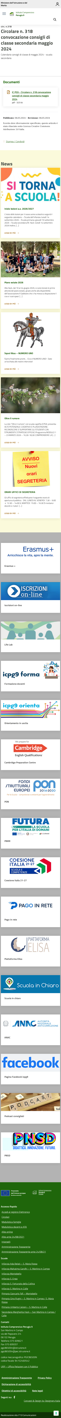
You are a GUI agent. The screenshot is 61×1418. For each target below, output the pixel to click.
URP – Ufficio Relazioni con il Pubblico (19, 1366)
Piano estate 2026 (13, 282)
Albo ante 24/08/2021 (13, 1237)
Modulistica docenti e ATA (14, 1227)
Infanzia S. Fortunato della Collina (18, 1283)
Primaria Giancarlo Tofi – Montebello (19, 1293)
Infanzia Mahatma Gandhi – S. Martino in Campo (26, 1268)
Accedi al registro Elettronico (16, 1212)
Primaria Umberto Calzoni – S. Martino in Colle (24, 1307)
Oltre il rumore (11, 418)
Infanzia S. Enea (9, 1278)
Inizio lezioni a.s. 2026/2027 (19, 208)
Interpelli (6, 1242)
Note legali (37, 1390)
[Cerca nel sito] (55, 20)
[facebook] (14, 1397)
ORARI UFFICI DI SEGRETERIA (19, 492)
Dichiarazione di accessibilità (16, 1384)
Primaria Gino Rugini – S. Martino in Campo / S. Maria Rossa (28, 1300)
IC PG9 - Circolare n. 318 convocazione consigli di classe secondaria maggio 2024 (31, 95)
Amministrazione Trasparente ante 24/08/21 (24, 1251)
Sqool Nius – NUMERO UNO (18, 353)
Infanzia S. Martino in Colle (15, 1288)
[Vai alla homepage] (11, 14)
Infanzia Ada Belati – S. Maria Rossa (19, 1263)
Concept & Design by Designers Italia (42, 1400)
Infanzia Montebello (11, 1273)
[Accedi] (57, 4)
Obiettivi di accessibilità (14, 1390)
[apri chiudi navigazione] (4, 14)
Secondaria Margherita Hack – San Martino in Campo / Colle (29, 1313)
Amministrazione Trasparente (16, 1246)
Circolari (5, 1217)
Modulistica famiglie (11, 1222)
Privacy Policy (45, 1378)
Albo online (7, 1232)
